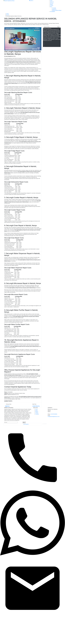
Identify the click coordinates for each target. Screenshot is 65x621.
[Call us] (32, 489)
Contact (51, 5)
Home (51, 0)
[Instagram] (45, 423)
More (51, 6)
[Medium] (46, 423)
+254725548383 (54, 414)
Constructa (36, 406)
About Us (52, 1)
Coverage (54, 7)
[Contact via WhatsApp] (32, 555)
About (36, 410)
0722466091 (52, 11)
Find (24, 422)
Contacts (37, 414)
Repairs (51, 4)
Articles (36, 412)
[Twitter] (44, 423)
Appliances (54, 9)
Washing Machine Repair (56, 10)
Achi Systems (26, 424)
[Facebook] (43, 423)
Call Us (31, 0)
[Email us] (32, 620)
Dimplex (7, 406)
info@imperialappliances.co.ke (53, 416)
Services (51, 3)
